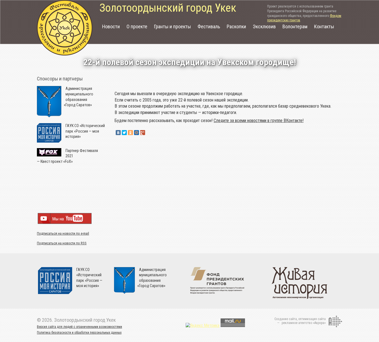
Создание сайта (285, 319)
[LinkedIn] (148, 132)
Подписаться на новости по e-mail (63, 233)
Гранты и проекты (172, 26)
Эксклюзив (264, 26)
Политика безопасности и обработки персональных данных (79, 333)
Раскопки (236, 26)
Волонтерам (294, 26)
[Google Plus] (142, 132)
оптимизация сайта (312, 319)
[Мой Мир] (136, 132)
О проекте (137, 26)
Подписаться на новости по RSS (62, 243)
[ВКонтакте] (118, 132)
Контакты (324, 26)
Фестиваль (209, 26)
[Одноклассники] (130, 132)
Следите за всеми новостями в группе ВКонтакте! (259, 120)
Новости (111, 26)
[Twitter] (124, 132)
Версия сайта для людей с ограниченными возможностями (79, 327)
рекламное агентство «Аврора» (304, 323)
